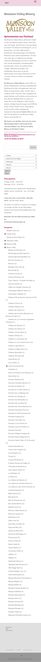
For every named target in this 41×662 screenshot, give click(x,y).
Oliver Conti (12, 520)
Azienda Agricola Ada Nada (17, 253)
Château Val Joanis (15, 356)
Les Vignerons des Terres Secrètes (20, 487)
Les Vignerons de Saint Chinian (19, 483)
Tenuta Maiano (13, 547)
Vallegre (11, 558)
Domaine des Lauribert (16, 403)
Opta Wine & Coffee (15, 524)
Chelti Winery (12, 359)
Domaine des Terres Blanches (18, 406)
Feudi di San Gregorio (16, 449)
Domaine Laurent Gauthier (17, 427)
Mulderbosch (12, 517)
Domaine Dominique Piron (17, 410)
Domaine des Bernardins (16, 400)
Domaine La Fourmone (16, 423)
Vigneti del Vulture (14, 561)
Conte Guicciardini (14, 366)
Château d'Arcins (14, 303)
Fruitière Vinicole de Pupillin (17, 463)
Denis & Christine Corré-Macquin (19, 373)
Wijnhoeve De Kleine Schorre (18, 615)
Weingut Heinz (13, 598)
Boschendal (12, 270)
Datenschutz (9, 630)
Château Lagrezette (15, 346)
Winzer (9, 247)
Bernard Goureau (14, 260)
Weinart (9, 244)
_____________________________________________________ (20, 132)
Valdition (11, 554)
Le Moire (11, 477)
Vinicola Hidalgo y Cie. (16, 571)
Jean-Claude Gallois (15, 470)
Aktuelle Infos (11, 230)
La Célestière (12, 473)
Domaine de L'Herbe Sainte (17, 389)
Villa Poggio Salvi (14, 568)
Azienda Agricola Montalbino (18, 257)
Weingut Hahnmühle (15, 595)
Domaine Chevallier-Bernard (18, 383)
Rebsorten (10, 241)
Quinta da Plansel (14, 531)
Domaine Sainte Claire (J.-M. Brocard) (21, 440)
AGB (7, 629)
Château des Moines (15, 329)
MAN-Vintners (13, 493)
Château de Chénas (15, 310)
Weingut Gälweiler (14, 591)
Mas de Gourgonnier (15, 500)
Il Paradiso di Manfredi (16, 466)
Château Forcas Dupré (16, 332)
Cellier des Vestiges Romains (18, 287)
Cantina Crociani (14, 274)
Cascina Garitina (14, 284)
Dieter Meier (12, 376)
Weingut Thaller (13, 612)
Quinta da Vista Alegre (14, 237)
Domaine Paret (13, 430)
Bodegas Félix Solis (15, 267)
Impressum (9, 627)
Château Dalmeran (14, 307)
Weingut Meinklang (15, 605)
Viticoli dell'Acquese (15, 574)
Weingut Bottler (13, 585)
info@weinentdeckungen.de (14, 222)
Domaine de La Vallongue (17, 393)
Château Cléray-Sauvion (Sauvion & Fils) (22, 297)
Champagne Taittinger (16, 294)
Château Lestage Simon (16, 349)
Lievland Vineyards (14, 490)
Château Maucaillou (15, 352)
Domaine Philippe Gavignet (17, 433)
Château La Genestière (16, 339)
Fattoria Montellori (14, 446)
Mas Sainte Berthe (14, 504)
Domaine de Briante (15, 386)
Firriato (10, 456)
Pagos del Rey (13, 527)
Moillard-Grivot (13, 507)
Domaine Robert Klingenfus (17, 437)
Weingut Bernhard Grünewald (18, 578)
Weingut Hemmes (14, 601)
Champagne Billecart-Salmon (18, 290)
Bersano (11, 263)
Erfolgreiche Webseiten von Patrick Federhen (20, 658)
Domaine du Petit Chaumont (18, 413)
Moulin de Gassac (14, 514)
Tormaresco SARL (14, 551)
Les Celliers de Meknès (16, 480)
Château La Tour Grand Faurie (19, 342)
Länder (9, 234)
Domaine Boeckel (14, 379)
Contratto (11, 369)
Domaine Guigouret (15, 416)
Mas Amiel (11, 497)
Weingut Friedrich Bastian (17, 588)
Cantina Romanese (15, 277)
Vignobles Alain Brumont (16, 564)
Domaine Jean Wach (15, 420)
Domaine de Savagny (15, 396)
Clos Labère (12, 362)
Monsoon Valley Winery (16, 510)
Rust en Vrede (13, 541)
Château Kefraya (14, 335)
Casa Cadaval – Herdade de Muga (20, 280)
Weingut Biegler (13, 581)
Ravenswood (12, 537)
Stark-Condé (12, 544)
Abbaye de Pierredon (15, 250)
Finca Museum (13, 453)
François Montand (14, 460)
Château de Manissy (15, 325)
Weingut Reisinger (14, 608)
